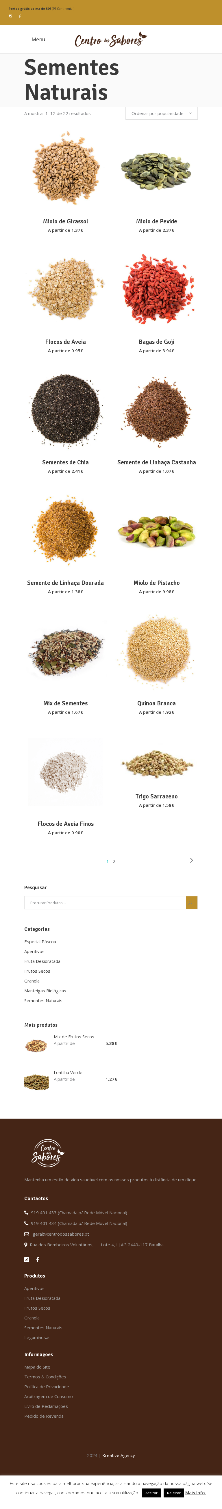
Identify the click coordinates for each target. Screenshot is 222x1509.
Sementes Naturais (43, 1000)
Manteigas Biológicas (45, 990)
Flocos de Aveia (65, 342)
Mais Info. (195, 1492)
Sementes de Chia (65, 462)
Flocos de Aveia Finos (66, 824)
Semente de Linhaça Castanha (156, 462)
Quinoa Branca (156, 703)
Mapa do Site (37, 1367)
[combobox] (161, 113)
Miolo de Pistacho (157, 583)
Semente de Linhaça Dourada (65, 583)
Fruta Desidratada (42, 961)
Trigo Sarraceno (157, 796)
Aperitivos (34, 951)
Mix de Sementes (65, 703)
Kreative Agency (118, 1455)
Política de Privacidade (46, 1386)
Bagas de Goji (156, 342)
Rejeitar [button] (174, 1492)
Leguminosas (37, 1337)
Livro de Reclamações (46, 1406)
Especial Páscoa (40, 941)
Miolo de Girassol (65, 221)
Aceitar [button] (151, 1492)
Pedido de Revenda (44, 1416)
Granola (32, 981)
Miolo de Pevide (156, 221)
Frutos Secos (37, 971)
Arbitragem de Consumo (48, 1396)
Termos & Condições (45, 1377)
